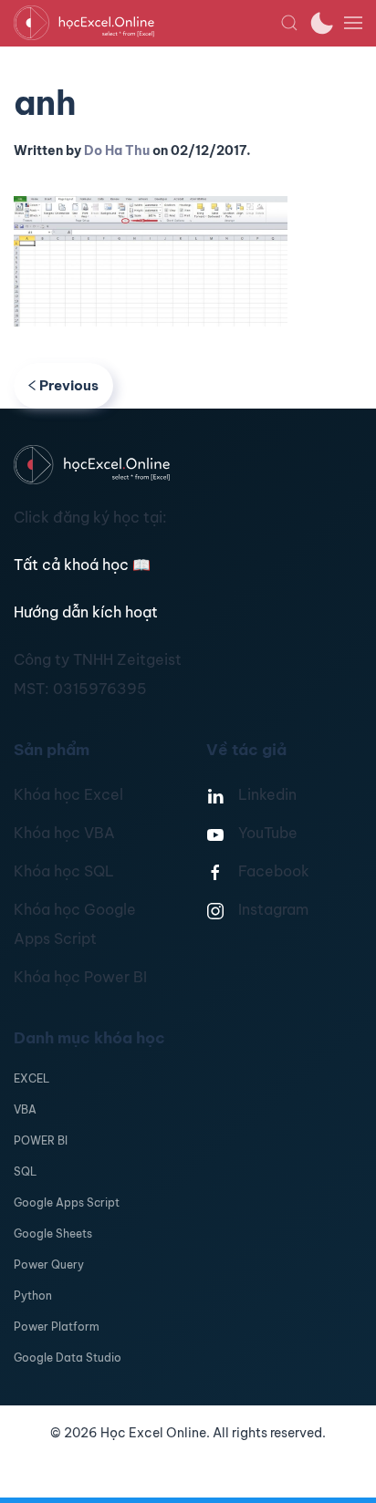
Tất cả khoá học (82, 564)
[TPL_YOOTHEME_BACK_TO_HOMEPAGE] (147, 23)
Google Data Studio (67, 1357)
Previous (69, 385)
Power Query (49, 1264)
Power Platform (56, 1326)
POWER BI (41, 1140)
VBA (25, 1109)
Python (33, 1295)
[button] (289, 23)
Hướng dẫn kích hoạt (86, 612)
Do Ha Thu (117, 150)
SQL (25, 1171)
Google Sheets (53, 1233)
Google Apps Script (67, 1202)
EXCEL (31, 1078)
